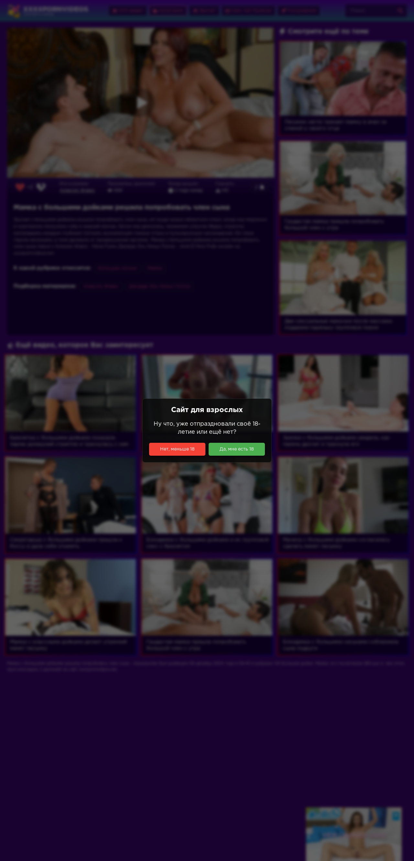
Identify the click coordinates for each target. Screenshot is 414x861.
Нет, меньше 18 (177, 449)
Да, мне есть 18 (237, 449)
